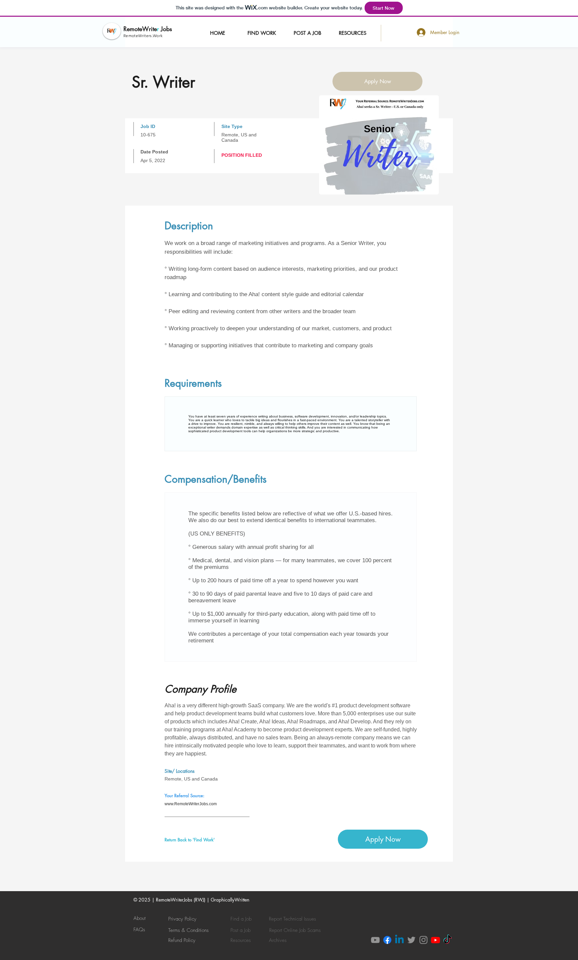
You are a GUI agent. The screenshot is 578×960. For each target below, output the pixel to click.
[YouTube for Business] (375, 940)
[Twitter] (411, 940)
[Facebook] (387, 940)
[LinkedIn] (399, 940)
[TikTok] (447, 940)
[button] (307, 32)
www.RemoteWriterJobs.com (191, 804)
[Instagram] (423, 940)
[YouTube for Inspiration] (435, 940)
